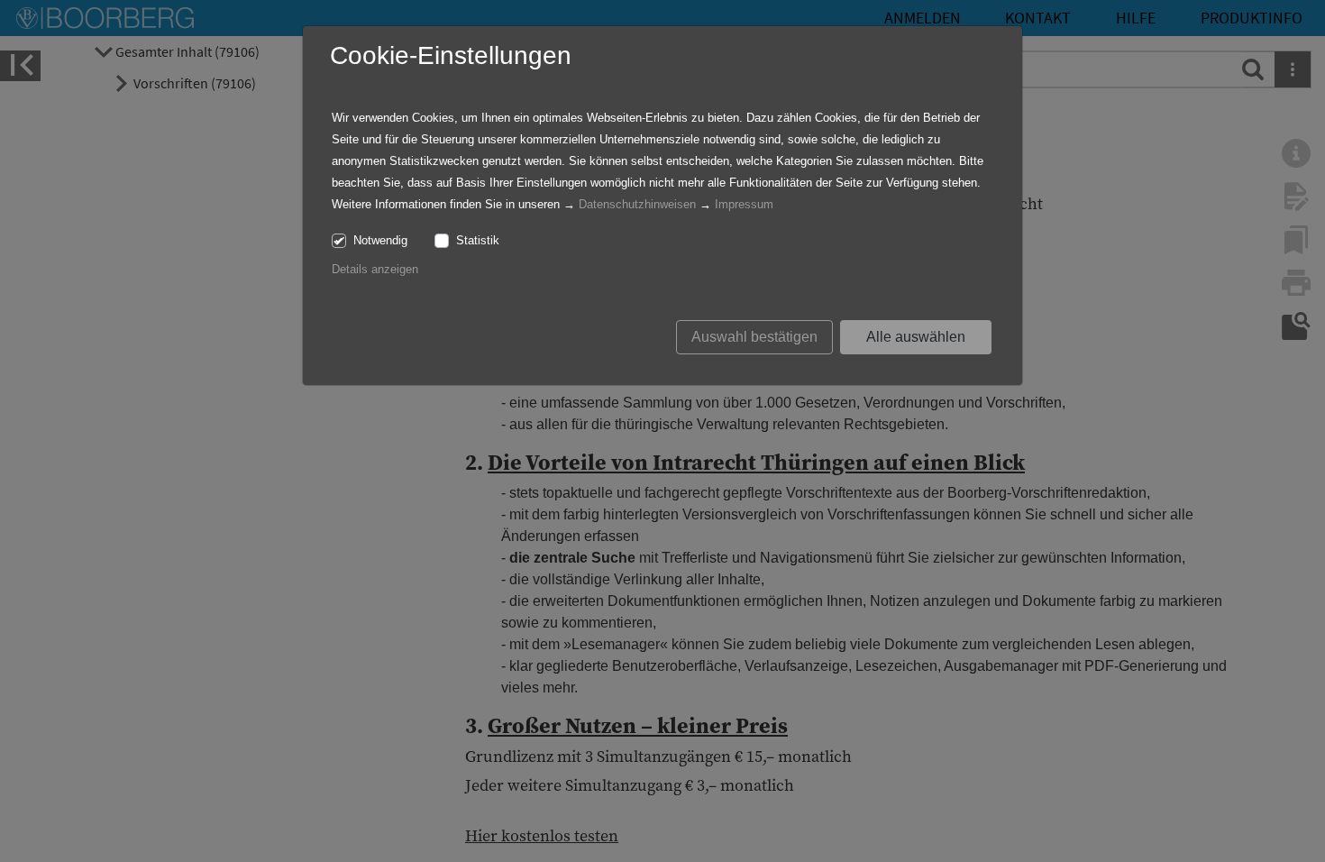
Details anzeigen (375, 269)
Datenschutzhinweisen (637, 204)
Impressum (744, 204)
